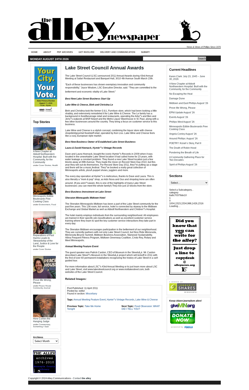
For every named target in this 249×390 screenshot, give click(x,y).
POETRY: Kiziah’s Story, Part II (185, 143)
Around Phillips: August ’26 (183, 138)
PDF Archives (65, 52)
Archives (38, 337)
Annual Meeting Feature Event (90, 299)
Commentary (44, 324)
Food (53, 204)
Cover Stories (45, 165)
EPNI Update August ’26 (182, 112)
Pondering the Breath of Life (184, 152)
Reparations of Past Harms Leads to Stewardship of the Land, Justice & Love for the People (45, 241)
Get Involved (86, 52)
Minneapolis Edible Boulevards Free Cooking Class (43, 199)
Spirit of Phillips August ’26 (183, 164)
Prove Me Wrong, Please (182, 107)
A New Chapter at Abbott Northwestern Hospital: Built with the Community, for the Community (44, 157)
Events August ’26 (178, 117)
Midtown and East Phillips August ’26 (188, 103)
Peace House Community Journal (42, 287)
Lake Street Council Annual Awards (104, 67)
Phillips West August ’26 (182, 121)
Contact (82, 378)
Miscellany (91, 293)
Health (55, 165)
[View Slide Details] (45, 89)
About (47, 52)
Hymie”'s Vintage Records (120, 299)
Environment (44, 204)
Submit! (145, 52)
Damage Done (177, 98)
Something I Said (41, 326)
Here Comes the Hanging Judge (41, 320)
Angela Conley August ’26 (183, 134)
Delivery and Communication (117, 52)
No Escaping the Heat (180, 93)
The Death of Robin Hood (182, 148)
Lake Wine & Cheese (146, 299)
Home (34, 52)
